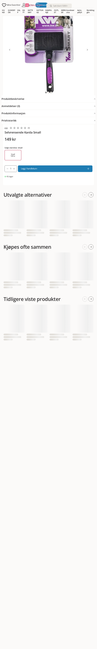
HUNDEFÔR (11, 11)
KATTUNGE (40, 11)
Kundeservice (70, 11)
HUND (3, 11)
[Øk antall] (15, 169)
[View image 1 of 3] (46, 92)
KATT (23, 11)
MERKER (63, 11)
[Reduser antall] (6, 169)
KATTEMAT (30, 11)
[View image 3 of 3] (51, 92)
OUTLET (56, 11)
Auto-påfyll (79, 11)
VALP (18, 11)
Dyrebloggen (90, 11)
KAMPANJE (48, 11)
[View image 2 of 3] (48, 92)
